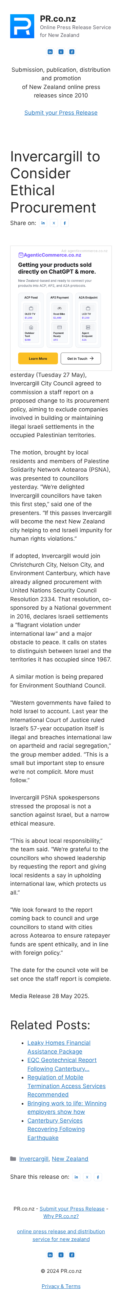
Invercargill (33, 1158)
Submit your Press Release (61, 112)
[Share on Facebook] (65, 223)
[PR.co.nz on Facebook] (72, 52)
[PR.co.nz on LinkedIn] (50, 52)
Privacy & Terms (61, 1286)
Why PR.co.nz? (61, 1216)
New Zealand (70, 1158)
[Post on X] (54, 223)
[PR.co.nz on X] (61, 52)
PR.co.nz (58, 19)
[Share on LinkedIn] (43, 223)
